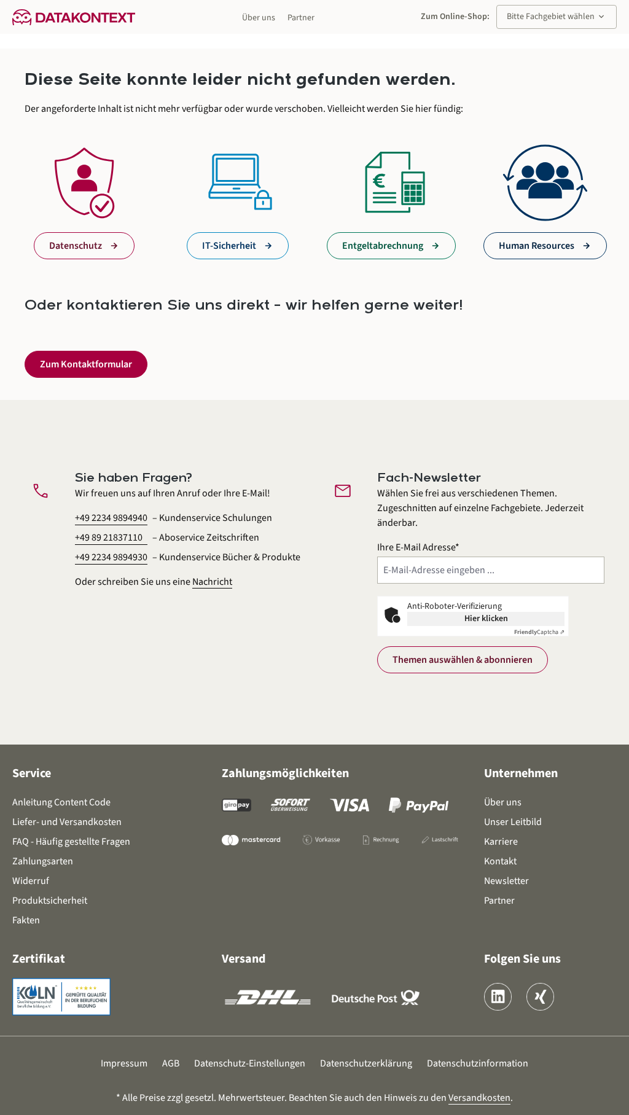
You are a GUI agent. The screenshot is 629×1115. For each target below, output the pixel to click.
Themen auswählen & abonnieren (463, 660)
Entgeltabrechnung (382, 245)
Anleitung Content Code (61, 802)
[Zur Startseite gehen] (73, 17)
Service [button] (31, 773)
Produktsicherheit (49, 900)
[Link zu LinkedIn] (498, 997)
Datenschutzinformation (477, 1063)
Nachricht (212, 582)
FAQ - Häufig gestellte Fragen (71, 841)
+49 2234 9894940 (111, 518)
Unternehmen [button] (521, 773)
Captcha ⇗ (539, 632)
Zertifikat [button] (38, 959)
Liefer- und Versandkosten (67, 822)
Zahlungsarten (42, 861)
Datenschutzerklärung (366, 1063)
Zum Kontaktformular (86, 364)
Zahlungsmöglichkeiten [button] (285, 773)
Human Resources (536, 245)
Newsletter (506, 881)
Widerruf (30, 881)
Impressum (124, 1063)
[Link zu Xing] (540, 997)
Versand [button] (243, 959)
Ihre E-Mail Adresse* (418, 547)
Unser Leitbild (513, 822)
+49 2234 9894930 (111, 557)
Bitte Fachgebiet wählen (556, 16)
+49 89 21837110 (109, 537)
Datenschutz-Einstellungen (249, 1063)
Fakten (26, 920)
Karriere (501, 841)
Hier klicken (486, 618)
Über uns (258, 18)
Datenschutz (75, 245)
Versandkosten (479, 1098)
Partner (300, 18)
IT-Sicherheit (229, 245)
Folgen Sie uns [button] (522, 959)
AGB (170, 1063)
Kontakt (500, 861)
